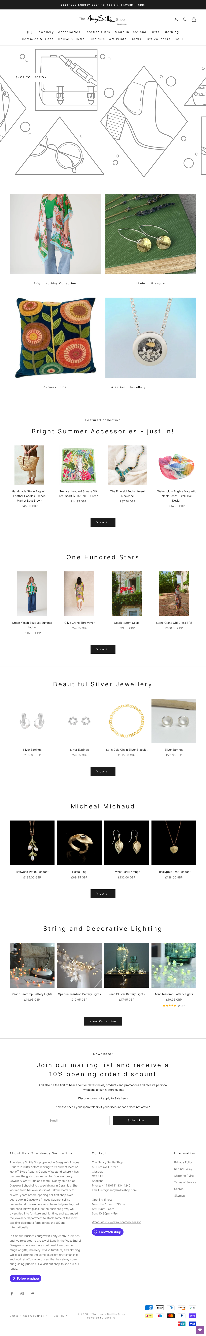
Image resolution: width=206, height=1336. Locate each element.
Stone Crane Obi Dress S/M (174, 622)
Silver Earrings (32, 749)
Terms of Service (185, 1182)
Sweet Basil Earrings (126, 871)
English (59, 1315)
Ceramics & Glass (38, 39)
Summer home (55, 387)
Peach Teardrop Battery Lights (32, 994)
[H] (30, 32)
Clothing (171, 32)
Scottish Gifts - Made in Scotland (115, 32)
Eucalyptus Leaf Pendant (174, 871)
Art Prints (118, 39)
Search (178, 1189)
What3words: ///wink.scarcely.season (116, 1222)
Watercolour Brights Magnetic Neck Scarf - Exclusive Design (176, 496)
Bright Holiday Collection (55, 283)
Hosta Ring (79, 871)
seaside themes (78, 77)
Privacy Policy (183, 1162)
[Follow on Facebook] (12, 1294)
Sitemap (179, 1195)
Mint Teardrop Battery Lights (174, 994)
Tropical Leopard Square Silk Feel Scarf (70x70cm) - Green (78, 494)
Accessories (69, 32)
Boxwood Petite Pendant (32, 871)
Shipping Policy (184, 1175)
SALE (179, 39)
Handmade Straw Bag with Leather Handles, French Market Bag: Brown (29, 496)
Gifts (155, 32)
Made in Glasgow (150, 283)
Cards (136, 39)
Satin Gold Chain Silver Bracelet (126, 749)
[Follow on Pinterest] (33, 1294)
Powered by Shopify (101, 1317)
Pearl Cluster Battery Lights (127, 994)
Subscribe (136, 1120)
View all (103, 522)
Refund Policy (183, 1169)
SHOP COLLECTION (31, 77)
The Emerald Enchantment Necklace (127, 494)
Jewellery (45, 32)
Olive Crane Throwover (79, 622)
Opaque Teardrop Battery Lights (79, 994)
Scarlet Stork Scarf (126, 622)
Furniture (97, 39)
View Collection (103, 1021)
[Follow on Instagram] (22, 1294)
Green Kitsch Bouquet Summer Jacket (32, 625)
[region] (103, 113)
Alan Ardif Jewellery (128, 387)
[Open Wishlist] (200, 1330)
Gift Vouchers (158, 39)
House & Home (71, 39)
